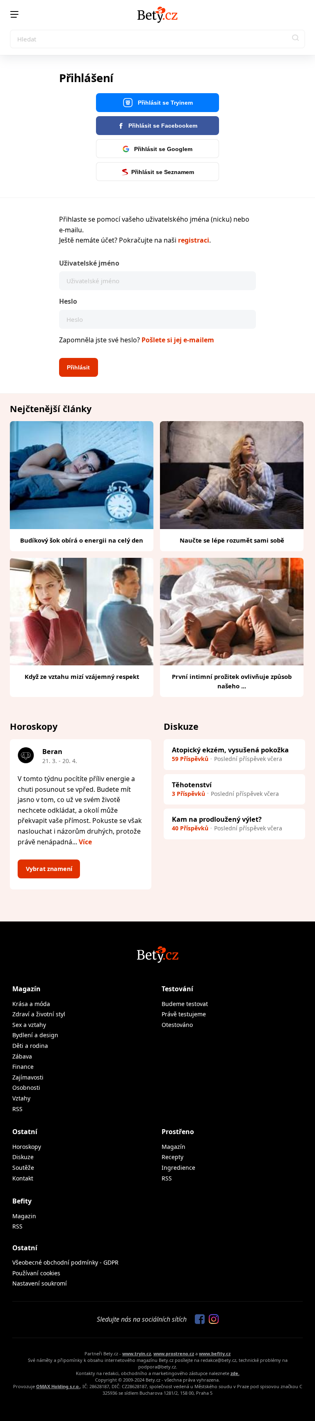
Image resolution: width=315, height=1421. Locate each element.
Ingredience (178, 1167)
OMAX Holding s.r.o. (58, 1386)
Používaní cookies (36, 1273)
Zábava (22, 1056)
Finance (23, 1066)
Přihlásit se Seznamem (162, 172)
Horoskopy (26, 1147)
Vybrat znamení (49, 869)
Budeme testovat (185, 1004)
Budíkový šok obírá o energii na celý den (81, 540)
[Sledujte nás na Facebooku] (198, 1319)
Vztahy (21, 1098)
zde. (235, 1373)
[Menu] (14, 14)
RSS (17, 1109)
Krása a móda (31, 1004)
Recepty (172, 1157)
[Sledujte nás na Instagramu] (212, 1319)
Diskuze (23, 1157)
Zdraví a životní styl (38, 1014)
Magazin (24, 1216)
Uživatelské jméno (89, 263)
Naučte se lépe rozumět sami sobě (232, 540)
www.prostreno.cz (173, 1353)
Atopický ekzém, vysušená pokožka (230, 749)
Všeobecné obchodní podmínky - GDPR (65, 1262)
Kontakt (22, 1178)
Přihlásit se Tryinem (164, 102)
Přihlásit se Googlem (162, 149)
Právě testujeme (184, 1014)
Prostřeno (178, 1131)
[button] (295, 39)
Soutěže (23, 1167)
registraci (193, 240)
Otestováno (177, 1025)
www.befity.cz (215, 1353)
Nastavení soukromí (39, 1283)
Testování (177, 988)
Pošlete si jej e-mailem (178, 339)
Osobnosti (26, 1087)
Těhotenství (192, 784)
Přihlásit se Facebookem (162, 125)
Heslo (68, 301)
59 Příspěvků (190, 759)
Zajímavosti (27, 1077)
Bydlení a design (35, 1035)
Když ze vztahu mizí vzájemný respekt (82, 676)
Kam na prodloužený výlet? (217, 819)
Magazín (26, 988)
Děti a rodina (30, 1046)
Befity (22, 1201)
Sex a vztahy (29, 1025)
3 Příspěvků (188, 794)
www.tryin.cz (136, 1353)
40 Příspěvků (190, 828)
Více (85, 841)
